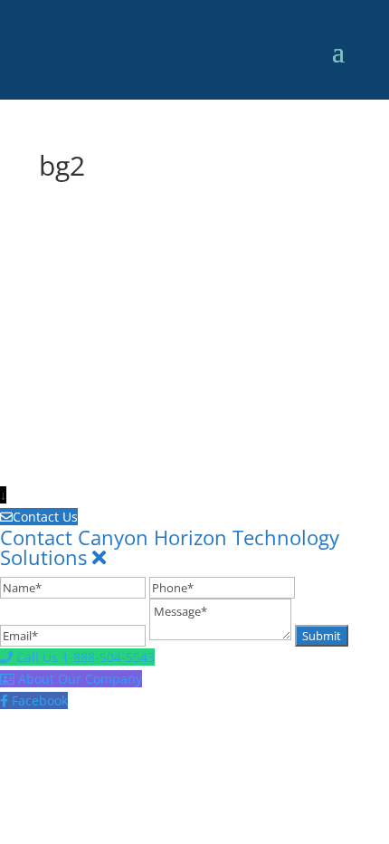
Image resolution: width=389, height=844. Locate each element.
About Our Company (80, 678)
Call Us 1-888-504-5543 (85, 657)
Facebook (40, 700)
